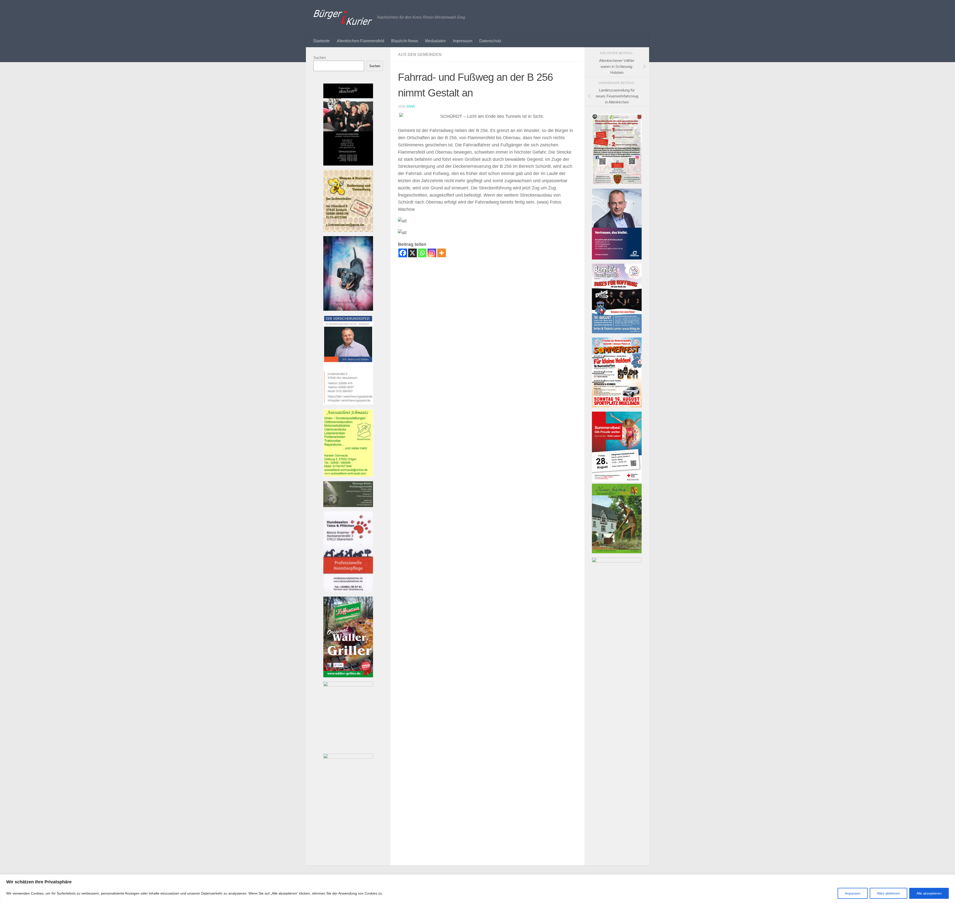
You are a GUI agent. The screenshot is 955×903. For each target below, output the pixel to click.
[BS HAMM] (617, 480)
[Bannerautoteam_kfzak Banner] (348, 685)
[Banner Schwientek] (348, 757)
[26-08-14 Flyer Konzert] (617, 332)
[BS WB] (617, 561)
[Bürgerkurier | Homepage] (342, 17)
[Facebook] (402, 253)
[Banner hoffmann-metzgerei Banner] (348, 676)
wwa (410, 106)
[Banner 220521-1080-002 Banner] (348, 309)
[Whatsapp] (422, 253)
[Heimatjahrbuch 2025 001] (617, 552)
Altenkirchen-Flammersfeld (360, 41)
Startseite (321, 41)
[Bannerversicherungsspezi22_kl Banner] (348, 403)
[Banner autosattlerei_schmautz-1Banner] (348, 475)
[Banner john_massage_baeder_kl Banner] (348, 506)
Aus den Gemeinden (420, 54)
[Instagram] (432, 253)
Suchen (319, 57)
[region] (477, 888)
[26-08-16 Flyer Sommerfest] (617, 406)
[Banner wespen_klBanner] (348, 230)
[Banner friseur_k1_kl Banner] (348, 164)
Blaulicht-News (404, 41)
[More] (441, 253)
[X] (412, 253)
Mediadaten (435, 41)
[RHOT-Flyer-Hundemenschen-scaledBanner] (617, 183)
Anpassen (852, 893)
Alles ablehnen (888, 893)
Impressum (462, 41)
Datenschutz (490, 41)
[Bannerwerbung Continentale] (617, 258)
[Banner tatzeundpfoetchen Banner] (348, 591)
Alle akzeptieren (929, 893)
